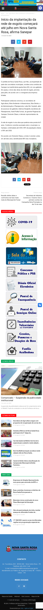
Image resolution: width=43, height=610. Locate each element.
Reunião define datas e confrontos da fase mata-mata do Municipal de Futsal (10, 198)
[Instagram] (24, 586)
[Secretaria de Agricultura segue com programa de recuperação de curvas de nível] (6, 423)
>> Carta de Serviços (13, 600)
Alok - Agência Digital (27, 608)
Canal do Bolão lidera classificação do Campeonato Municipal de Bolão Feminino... (26, 463)
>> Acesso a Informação (28, 600)
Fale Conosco (26, 596)
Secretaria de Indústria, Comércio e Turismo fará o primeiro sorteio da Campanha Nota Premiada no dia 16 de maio (32, 200)
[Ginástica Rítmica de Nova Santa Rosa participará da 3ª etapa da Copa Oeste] (6, 433)
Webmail (17, 596)
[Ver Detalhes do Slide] (21, 3)
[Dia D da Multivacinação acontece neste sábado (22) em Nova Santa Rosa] (6, 453)
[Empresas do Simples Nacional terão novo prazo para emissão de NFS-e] (6, 482)
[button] (40, 8)
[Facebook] (19, 586)
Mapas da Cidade (7, 596)
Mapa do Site (35, 596)
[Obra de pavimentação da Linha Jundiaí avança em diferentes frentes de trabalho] (6, 512)
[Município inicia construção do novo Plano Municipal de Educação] (6, 502)
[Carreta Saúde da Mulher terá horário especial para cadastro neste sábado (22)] (6, 443)
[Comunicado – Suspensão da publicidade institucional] (21, 380)
